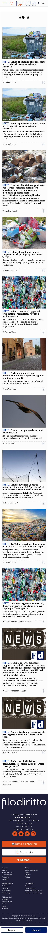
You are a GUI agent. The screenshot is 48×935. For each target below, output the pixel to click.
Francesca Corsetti (18, 691)
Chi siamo (5, 868)
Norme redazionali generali (33, 890)
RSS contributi (7, 897)
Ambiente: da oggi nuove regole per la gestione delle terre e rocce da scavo (23, 734)
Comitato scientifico (31, 870)
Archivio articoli (7, 901)
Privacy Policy (6, 890)
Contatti (4, 870)
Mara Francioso (11, 270)
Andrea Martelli (11, 503)
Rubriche (5, 908)
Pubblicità (5, 879)
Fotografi (28, 875)
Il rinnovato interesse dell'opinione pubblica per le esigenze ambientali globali (23, 375)
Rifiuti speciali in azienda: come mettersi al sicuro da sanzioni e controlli (23, 64)
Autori (27, 868)
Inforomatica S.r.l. (8, 872)
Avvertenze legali (7, 883)
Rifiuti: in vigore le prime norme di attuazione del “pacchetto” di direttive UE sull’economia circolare (23, 487)
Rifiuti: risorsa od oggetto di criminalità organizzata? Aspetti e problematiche (21, 314)
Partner (27, 877)
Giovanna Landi (11, 622)
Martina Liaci (10, 389)
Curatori (27, 872)
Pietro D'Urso (10, 332)
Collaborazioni (29, 883)
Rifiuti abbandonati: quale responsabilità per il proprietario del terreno (22, 254)
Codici (4, 904)
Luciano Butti (10, 443)
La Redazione (10, 82)
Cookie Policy (6, 893)
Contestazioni (6, 886)
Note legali (5, 888)
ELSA (7, 691)
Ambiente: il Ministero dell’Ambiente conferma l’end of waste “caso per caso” (23, 763)
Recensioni (28, 886)
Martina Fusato (11, 211)
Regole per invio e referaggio (34, 893)
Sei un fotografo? (30, 888)
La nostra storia (7, 875)
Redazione (5, 877)
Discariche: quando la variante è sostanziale (23, 431)
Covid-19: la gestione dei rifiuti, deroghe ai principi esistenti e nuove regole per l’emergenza (23, 606)
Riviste (4, 906)
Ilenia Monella (25, 622)
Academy (5, 899)
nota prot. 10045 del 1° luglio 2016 (21, 769)
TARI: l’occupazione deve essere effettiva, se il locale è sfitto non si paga (24, 545)
